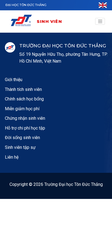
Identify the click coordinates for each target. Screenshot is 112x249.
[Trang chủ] (23, 21)
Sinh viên (49, 21)
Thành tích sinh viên (23, 89)
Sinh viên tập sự (20, 147)
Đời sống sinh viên (22, 137)
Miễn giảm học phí (22, 108)
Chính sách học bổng (24, 99)
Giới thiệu (13, 79)
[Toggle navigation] (100, 21)
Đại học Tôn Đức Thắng (25, 5)
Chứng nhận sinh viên (25, 118)
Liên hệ (11, 157)
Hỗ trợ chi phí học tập (25, 128)
